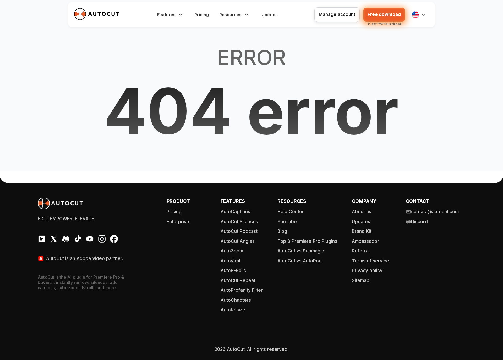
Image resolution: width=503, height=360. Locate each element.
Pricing (201, 14)
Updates (269, 14)
